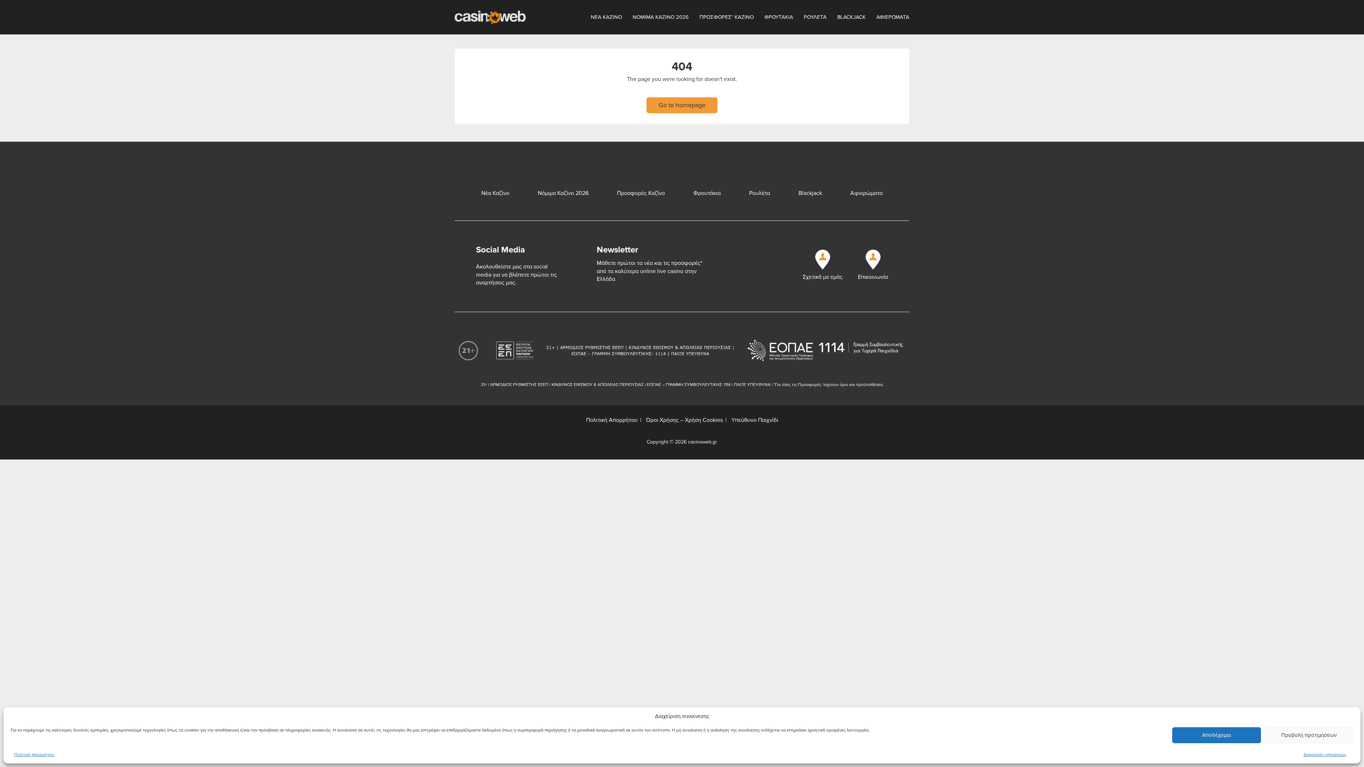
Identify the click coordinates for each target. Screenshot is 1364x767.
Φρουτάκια (707, 193)
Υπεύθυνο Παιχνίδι (754, 420)
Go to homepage (682, 105)
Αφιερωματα (892, 17)
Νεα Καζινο (606, 17)
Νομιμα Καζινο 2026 (661, 17)
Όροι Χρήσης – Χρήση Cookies (684, 420)
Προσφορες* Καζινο (726, 17)
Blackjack (851, 17)
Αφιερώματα (866, 193)
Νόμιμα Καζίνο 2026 (563, 193)
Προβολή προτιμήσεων (1309, 735)
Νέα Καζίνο (495, 193)
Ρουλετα (815, 17)
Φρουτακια (778, 17)
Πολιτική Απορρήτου (34, 754)
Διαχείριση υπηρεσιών (1325, 754)
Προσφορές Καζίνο (641, 193)
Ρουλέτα (759, 193)
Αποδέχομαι (1216, 735)
